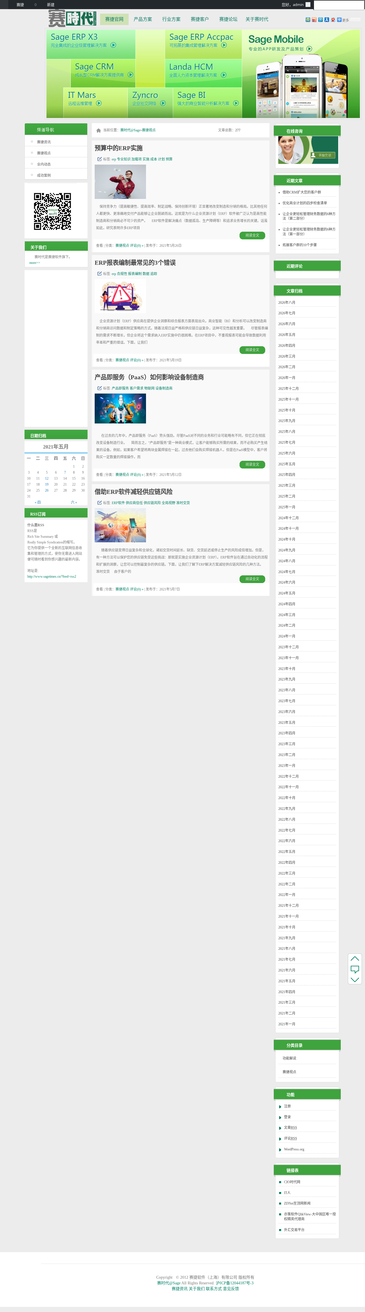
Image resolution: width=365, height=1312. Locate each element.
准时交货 (183, 503)
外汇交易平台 (294, 1230)
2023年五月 (286, 723)
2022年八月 (286, 820)
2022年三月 (286, 873)
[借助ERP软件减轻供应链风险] (120, 540)
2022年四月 (286, 863)
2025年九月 (286, 421)
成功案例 (44, 176)
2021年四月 (286, 992)
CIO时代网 (292, 1182)
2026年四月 (286, 346)
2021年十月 (286, 927)
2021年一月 (286, 1024)
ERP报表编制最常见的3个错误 (135, 262)
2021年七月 (286, 959)
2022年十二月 (288, 777)
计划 (161, 159)
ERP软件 (118, 503)
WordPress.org (294, 1149)
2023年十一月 (288, 658)
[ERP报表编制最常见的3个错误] (120, 311)
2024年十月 (286, 539)
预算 (169, 159)
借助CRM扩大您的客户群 (302, 192)
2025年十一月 (288, 400)
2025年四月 (286, 475)
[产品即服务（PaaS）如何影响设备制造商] (120, 421)
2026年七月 (286, 313)
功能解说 (289, 1058)
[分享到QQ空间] (308, 19)
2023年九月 (286, 679)
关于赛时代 (257, 19)
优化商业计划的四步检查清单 (305, 203)
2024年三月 (286, 615)
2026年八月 (286, 303)
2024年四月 (286, 604)
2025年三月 (286, 486)
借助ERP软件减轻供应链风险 (134, 491)
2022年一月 (286, 895)
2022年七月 (286, 830)
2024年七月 (286, 572)
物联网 (149, 388)
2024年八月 (286, 561)
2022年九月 (286, 809)
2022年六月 (286, 841)
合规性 (122, 274)
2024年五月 (286, 593)
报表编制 (135, 274)
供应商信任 (134, 503)
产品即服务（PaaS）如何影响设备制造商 (149, 377)
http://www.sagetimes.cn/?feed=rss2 (51, 576)
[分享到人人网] (326, 19)
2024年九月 (286, 550)
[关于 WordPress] (4, 4)
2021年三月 (286, 1003)
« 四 (38, 502)
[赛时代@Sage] (72, 17)
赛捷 (20, 4)
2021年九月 (286, 938)
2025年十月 (286, 410)
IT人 (287, 1193)
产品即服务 (120, 388)
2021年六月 (286, 970)
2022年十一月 (288, 787)
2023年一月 (286, 766)
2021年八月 (286, 949)
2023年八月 (286, 690)
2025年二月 (286, 496)
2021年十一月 (288, 916)
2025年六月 (286, 453)
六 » (74, 502)
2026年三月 (286, 356)
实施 (146, 159)
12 (46, 478)
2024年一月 (286, 636)
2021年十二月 (288, 906)
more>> (34, 263)
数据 (146, 274)
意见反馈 (231, 1289)
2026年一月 (286, 378)
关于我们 (197, 1289)
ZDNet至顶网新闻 (297, 1203)
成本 (153, 159)
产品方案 (143, 19)
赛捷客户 (200, 19)
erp (114, 159)
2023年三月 (286, 744)
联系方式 (214, 1289)
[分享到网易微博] (333, 19)
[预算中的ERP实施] (120, 197)
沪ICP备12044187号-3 (235, 1283)
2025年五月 (286, 464)
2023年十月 (286, 669)
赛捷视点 (44, 153)
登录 (287, 1117)
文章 (290, 1128)
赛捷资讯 (44, 142)
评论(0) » (136, 246)
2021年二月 (286, 1013)
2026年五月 (286, 335)
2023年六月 (286, 712)
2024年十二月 (288, 518)
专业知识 (124, 159)
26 (46, 490)
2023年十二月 (288, 647)
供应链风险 (152, 503)
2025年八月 (286, 432)
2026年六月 (286, 324)
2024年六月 (286, 582)
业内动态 (44, 164)
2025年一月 (286, 507)
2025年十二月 (288, 389)
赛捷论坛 (228, 19)
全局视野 (168, 503)
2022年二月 (286, 884)
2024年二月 (286, 626)
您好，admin (293, 4)
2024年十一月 (288, 529)
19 (46, 484)
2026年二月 (286, 367)
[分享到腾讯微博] (320, 19)
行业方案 (171, 19)
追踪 (153, 274)
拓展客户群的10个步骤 (300, 245)
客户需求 (136, 388)
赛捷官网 (114, 19)
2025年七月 (286, 443)
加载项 (136, 159)
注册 (287, 1106)
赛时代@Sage (130, 130)
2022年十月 (286, 798)
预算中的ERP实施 (119, 148)
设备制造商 (164, 388)
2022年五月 (286, 852)
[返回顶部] (355, 958)
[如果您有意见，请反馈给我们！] (355, 968)
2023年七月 (286, 701)
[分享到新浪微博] (314, 19)
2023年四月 (286, 733)
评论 (290, 1138)
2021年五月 (286, 981)
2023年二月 (286, 755)
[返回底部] (355, 979)
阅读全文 (252, 235)
